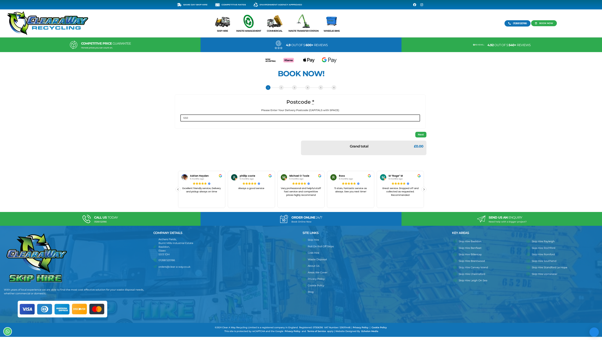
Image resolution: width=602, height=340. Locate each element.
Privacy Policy (360, 327)
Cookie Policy (379, 327)
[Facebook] (415, 5)
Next (421, 134)
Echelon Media (369, 331)
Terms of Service (316, 331)
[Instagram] (422, 5)
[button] (424, 189)
